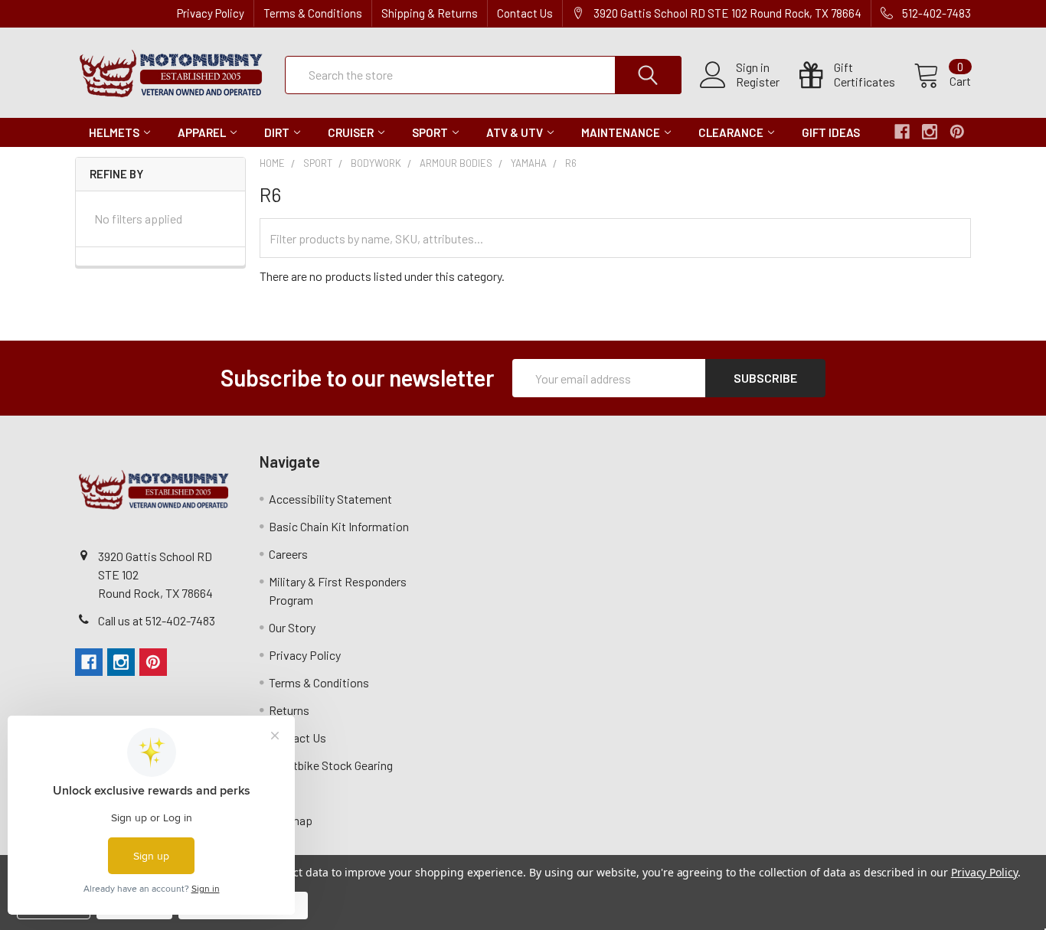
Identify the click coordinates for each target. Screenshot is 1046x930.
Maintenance (620, 132)
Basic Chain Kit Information (339, 526)
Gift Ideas (831, 132)
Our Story (292, 627)
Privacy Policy (210, 13)
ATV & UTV (514, 132)
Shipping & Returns (429, 13)
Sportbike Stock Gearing (331, 765)
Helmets (114, 132)
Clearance (730, 132)
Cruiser (351, 132)
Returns (289, 710)
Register (758, 82)
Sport (430, 132)
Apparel (202, 132)
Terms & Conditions (312, 13)
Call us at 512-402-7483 (156, 620)
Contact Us (525, 13)
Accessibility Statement (330, 498)
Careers (288, 554)
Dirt (276, 132)
